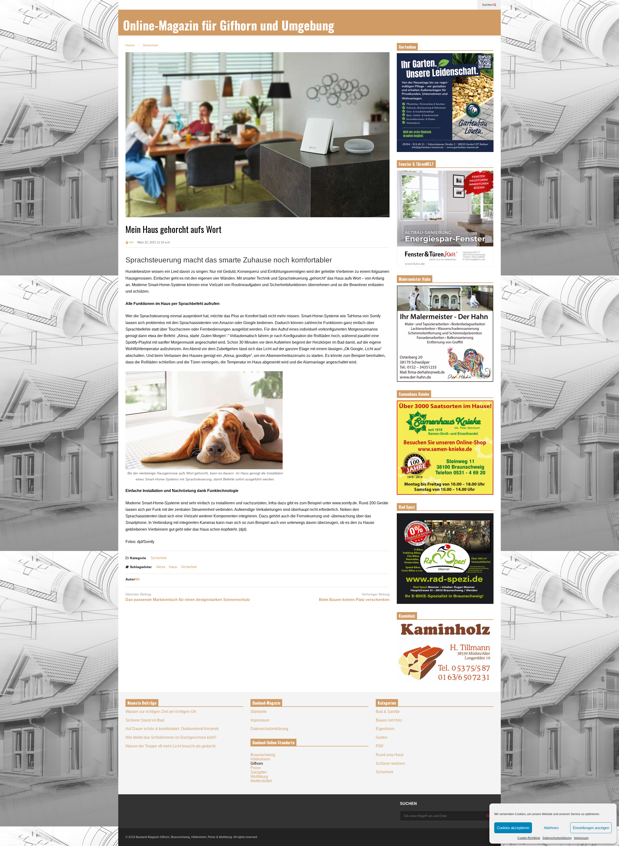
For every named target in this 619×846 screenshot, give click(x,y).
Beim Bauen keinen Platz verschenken (354, 600)
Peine (256, 768)
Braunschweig (263, 755)
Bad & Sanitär (388, 711)
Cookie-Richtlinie (528, 838)
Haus (173, 567)
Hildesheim (260, 759)
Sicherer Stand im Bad (144, 720)
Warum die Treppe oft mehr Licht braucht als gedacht (170, 746)
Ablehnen (551, 828)
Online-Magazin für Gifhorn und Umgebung (228, 25)
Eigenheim (385, 729)
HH (130, 242)
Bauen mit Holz (389, 720)
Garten (381, 737)
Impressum (581, 838)
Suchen (487, 5)
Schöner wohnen (390, 763)
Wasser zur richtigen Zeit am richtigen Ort (160, 711)
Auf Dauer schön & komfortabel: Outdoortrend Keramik (172, 729)
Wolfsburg (259, 776)
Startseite (259, 711)
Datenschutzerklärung (557, 838)
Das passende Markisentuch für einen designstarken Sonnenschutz (187, 600)
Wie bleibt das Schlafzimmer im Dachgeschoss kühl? (170, 737)
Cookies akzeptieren (513, 828)
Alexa (160, 567)
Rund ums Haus (390, 755)
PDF (380, 746)
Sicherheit (158, 558)
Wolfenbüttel (261, 781)
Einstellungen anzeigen (591, 828)
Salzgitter (259, 772)
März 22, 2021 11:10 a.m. (153, 242)
